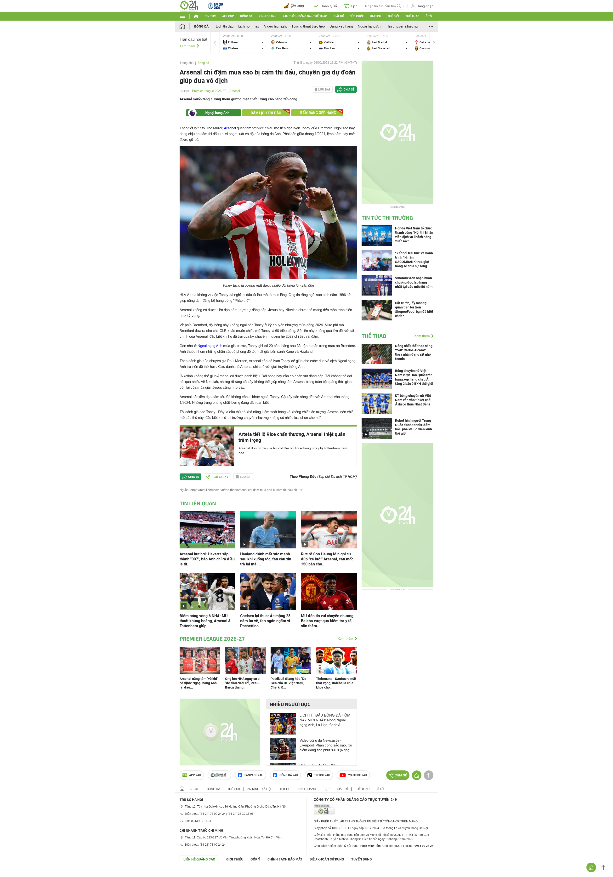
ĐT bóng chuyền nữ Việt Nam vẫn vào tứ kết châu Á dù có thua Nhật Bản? (413, 400)
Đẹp (326, 789)
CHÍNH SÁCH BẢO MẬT (284, 859)
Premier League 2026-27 (209, 91)
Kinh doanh (268, 16)
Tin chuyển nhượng (402, 26)
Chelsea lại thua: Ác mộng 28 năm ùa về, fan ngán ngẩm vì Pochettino (265, 621)
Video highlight (275, 26)
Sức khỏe (357, 16)
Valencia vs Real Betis (291, 42)
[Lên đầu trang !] (603, 867)
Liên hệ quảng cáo (199, 859)
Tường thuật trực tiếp (308, 26)
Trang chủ (186, 63)
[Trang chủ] (187, 26)
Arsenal (234, 91)
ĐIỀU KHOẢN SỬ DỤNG (327, 859)
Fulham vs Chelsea (243, 42)
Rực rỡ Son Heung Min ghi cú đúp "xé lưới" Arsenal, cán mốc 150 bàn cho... (327, 559)
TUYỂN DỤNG (361, 859)
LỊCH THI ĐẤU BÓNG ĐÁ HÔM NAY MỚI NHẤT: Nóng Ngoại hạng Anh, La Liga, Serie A (325, 720)
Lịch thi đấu (224, 26)
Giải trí (339, 16)
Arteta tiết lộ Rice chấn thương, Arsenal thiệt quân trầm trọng (291, 437)
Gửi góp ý (220, 477)
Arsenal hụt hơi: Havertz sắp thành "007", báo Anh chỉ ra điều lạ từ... (207, 559)
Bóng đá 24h (288, 775)
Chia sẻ (349, 89)
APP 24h (195, 775)
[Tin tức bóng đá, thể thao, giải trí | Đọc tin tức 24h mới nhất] (189, 6)
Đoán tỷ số (329, 6)
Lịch (354, 6)
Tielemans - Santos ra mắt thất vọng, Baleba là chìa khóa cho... (336, 683)
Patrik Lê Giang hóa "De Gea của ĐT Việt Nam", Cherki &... (288, 683)
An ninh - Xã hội (259, 789)
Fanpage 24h (253, 775)
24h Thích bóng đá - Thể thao (305, 16)
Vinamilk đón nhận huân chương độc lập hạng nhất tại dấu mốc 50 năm (413, 282)
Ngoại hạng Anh (370, 26)
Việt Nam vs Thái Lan (339, 42)
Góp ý (255, 859)
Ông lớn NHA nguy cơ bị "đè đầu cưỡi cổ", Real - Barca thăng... (243, 683)
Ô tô (429, 16)
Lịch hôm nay (248, 26)
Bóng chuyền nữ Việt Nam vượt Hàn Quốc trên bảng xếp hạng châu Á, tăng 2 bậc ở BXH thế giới (414, 377)
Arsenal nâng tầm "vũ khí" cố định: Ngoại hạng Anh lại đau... (199, 683)
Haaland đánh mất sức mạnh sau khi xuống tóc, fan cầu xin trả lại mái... (265, 559)
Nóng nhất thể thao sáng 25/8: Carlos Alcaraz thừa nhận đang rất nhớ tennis (413, 352)
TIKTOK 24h (322, 775)
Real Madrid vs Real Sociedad (387, 42)
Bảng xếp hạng (341, 26)
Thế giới (393, 16)
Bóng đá (246, 16)
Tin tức (210, 16)
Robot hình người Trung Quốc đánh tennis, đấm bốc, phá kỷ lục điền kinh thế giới (413, 427)
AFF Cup (228, 16)
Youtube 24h (357, 775)
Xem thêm (187, 46)
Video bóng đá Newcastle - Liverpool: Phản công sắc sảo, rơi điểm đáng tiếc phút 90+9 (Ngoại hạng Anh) (326, 745)
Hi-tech (375, 16)
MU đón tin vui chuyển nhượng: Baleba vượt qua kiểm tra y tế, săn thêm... (328, 621)
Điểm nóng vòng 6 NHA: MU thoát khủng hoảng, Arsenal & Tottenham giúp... (205, 621)
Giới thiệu (234, 859)
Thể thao (412, 16)
